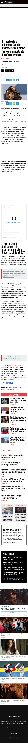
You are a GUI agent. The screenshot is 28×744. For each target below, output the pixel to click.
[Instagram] (14, 738)
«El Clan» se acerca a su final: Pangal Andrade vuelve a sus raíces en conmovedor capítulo (7, 518)
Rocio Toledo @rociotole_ (12, 61)
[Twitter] (6, 70)
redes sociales (18, 118)
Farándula (13, 413)
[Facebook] (2, 70)
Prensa (12, 444)
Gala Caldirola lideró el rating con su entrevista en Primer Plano (12, 497)
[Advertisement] (14, 22)
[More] (20, 75)
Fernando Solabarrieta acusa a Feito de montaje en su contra (18, 400)
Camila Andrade (8, 387)
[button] (2, 2)
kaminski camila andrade (7, 389)
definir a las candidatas (14, 365)
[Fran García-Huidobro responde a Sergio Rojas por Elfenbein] (5, 410)
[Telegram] (12, 70)
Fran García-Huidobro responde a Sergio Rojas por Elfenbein (17, 409)
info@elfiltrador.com (11, 728)
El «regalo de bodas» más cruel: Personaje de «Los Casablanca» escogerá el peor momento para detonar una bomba (20, 517)
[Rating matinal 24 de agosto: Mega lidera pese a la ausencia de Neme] (5, 430)
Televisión (13, 404)
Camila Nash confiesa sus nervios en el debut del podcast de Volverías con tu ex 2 (18, 419)
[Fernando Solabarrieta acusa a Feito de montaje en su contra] (5, 401)
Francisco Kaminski (17, 387)
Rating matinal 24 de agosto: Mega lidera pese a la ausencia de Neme (18, 429)
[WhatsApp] (9, 70)
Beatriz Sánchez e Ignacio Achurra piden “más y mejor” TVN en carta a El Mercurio (18, 440)
